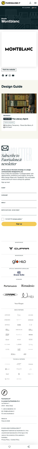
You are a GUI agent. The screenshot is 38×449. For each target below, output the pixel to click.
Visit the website (9, 70)
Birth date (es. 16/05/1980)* (10, 210)
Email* (3, 202)
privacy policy (17, 219)
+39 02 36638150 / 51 (9, 409)
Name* (3, 187)
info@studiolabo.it (8, 411)
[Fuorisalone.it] (11, 3)
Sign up (19, 224)
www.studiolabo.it (8, 413)
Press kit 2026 (5, 421)
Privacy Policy (5, 439)
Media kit (4, 418)
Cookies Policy (15, 439)
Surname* (4, 195)
